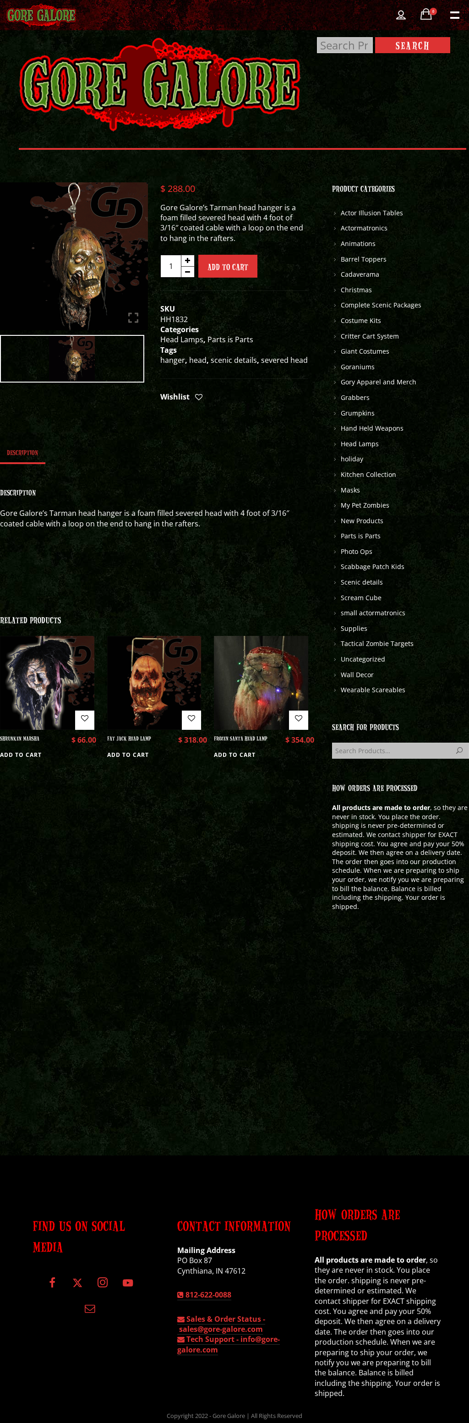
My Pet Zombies (365, 505)
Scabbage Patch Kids (372, 566)
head (198, 360)
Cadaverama (360, 274)
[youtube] (128, 1288)
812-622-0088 (207, 1295)
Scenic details (362, 582)
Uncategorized (363, 659)
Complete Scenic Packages (381, 305)
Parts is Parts (230, 339)
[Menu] (454, 14)
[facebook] (52, 1286)
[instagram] (102, 1286)
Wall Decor (357, 674)
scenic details (234, 360)
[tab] (22, 452)
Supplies (354, 628)
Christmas (356, 289)
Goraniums (358, 366)
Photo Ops (356, 551)
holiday (352, 458)
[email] (90, 1311)
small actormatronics (373, 612)
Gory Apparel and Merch (378, 382)
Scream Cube (361, 597)
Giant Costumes (365, 351)
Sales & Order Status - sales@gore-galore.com (221, 1324)
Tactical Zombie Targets (377, 643)
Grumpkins (358, 413)
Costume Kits (361, 320)
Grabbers (355, 397)
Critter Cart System (370, 336)
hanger (172, 360)
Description (22, 452)
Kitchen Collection (368, 474)
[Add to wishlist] (198, 398)
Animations (358, 243)
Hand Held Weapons (372, 428)
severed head (284, 360)
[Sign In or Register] (401, 15)
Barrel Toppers (364, 259)
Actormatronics (364, 228)
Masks (350, 490)
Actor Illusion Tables (372, 212)
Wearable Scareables (373, 689)
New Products (362, 520)
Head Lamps (181, 339)
